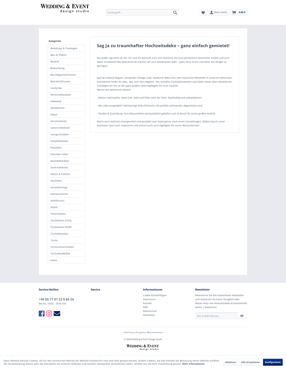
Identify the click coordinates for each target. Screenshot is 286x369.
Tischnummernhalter (62, 246)
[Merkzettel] (203, 12)
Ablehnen (230, 362)
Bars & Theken (58, 54)
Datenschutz (150, 311)
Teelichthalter (58, 213)
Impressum (149, 299)
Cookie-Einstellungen (155, 295)
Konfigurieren (273, 362)
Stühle (54, 207)
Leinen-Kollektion (60, 127)
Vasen (53, 260)
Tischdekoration (59, 233)
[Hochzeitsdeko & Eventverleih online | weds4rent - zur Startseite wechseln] (65, 13)
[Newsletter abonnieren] (242, 316)
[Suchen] (175, 12)
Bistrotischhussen (60, 81)
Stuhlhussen (57, 200)
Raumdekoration (59, 160)
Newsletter (149, 315)
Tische (54, 240)
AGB (145, 307)
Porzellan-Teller (59, 154)
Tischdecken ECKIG (61, 220)
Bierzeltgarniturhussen (63, 74)
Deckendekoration (60, 94)
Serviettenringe (59, 187)
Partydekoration (59, 141)
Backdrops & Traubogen (63, 48)
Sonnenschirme (59, 194)
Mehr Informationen (193, 363)
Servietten (56, 180)
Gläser (54, 114)
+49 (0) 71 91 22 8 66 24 (56, 299)
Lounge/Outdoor (59, 134)
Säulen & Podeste (60, 174)
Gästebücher (57, 107)
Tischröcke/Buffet (60, 253)
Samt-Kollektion (59, 167)
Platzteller (56, 147)
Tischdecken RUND (61, 227)
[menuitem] (142, 12)
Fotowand (55, 101)
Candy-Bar (56, 88)
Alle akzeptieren (250, 362)
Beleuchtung (57, 68)
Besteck (54, 61)
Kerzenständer (58, 121)
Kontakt (147, 303)
